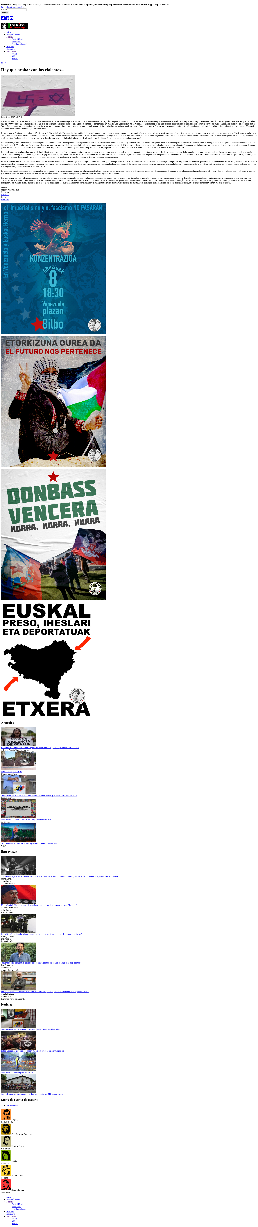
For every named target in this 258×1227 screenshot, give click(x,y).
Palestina (5, 199)
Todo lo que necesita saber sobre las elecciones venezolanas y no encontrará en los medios (39, 795)
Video (14, 56)
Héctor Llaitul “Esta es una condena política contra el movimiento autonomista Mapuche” (39, 905)
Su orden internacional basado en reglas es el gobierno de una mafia (29, 843)
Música (15, 58)
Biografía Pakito (13, 34)
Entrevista (10, 49)
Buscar (4, 9)
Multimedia (11, 51)
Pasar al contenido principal (12, 7)
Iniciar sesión (12, 1105)
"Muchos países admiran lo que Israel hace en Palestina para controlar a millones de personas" (41, 963)
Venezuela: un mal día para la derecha (17, 1072)
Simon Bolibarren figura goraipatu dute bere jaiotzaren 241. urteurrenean (32, 1094)
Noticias (9, 37)
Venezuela (16, 42)
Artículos (10, 46)
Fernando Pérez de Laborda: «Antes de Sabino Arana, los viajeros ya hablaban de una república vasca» (45, 991)
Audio (14, 54)
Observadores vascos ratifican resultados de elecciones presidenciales (30, 1029)
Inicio (8, 32)
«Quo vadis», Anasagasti (11, 771)
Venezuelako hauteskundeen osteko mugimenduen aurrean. (26, 819)
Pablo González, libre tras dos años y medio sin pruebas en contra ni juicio (32, 1051)
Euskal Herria (18, 39)
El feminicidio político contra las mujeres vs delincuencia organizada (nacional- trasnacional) (40, 747)
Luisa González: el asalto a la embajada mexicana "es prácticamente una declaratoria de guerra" (41, 934)
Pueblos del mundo (20, 44)
